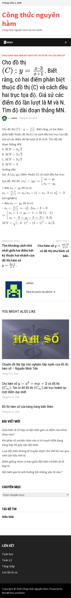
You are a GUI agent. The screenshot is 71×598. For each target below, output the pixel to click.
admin (14, 118)
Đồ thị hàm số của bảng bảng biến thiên (27, 407)
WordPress (8, 592)
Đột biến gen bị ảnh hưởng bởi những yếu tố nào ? (32, 472)
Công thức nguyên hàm (31, 19)
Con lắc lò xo (10, 572)
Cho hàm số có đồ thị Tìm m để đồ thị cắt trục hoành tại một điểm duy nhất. (34, 388)
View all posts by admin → (40, 291)
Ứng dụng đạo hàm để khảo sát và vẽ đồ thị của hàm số (33, 55)
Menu (9, 42)
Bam (22, 592)
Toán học (7, 554)
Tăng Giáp (8, 566)
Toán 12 (7, 560)
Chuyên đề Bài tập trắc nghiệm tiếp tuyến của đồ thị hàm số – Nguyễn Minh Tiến (35, 366)
